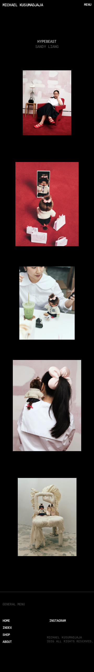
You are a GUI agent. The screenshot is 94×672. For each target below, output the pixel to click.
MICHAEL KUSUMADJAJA (23, 5)
